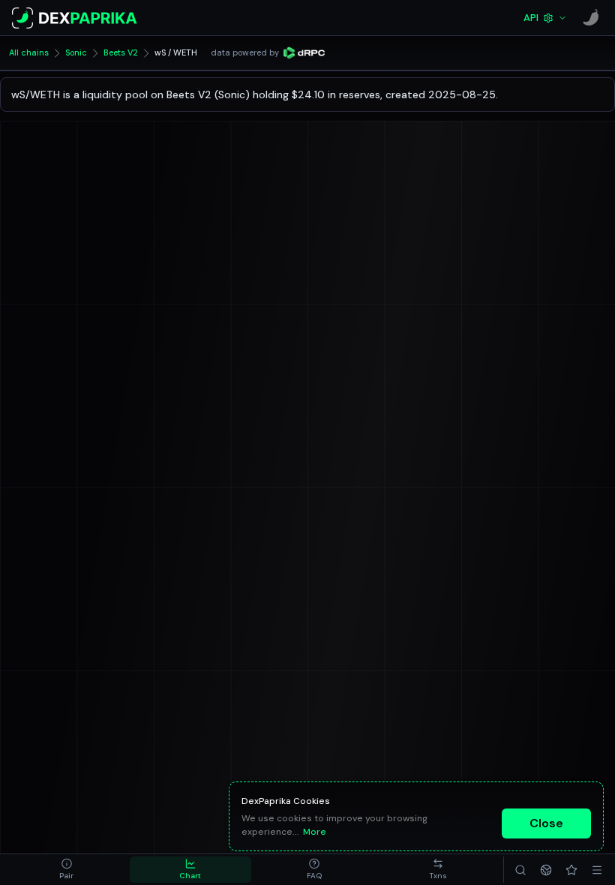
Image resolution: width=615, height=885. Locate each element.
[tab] (66, 869)
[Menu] (597, 869)
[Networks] (546, 869)
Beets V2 (121, 52)
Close (546, 823)
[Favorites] (572, 869)
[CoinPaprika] (591, 18)
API (531, 17)
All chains (29, 52)
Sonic (76, 52)
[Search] (520, 869)
